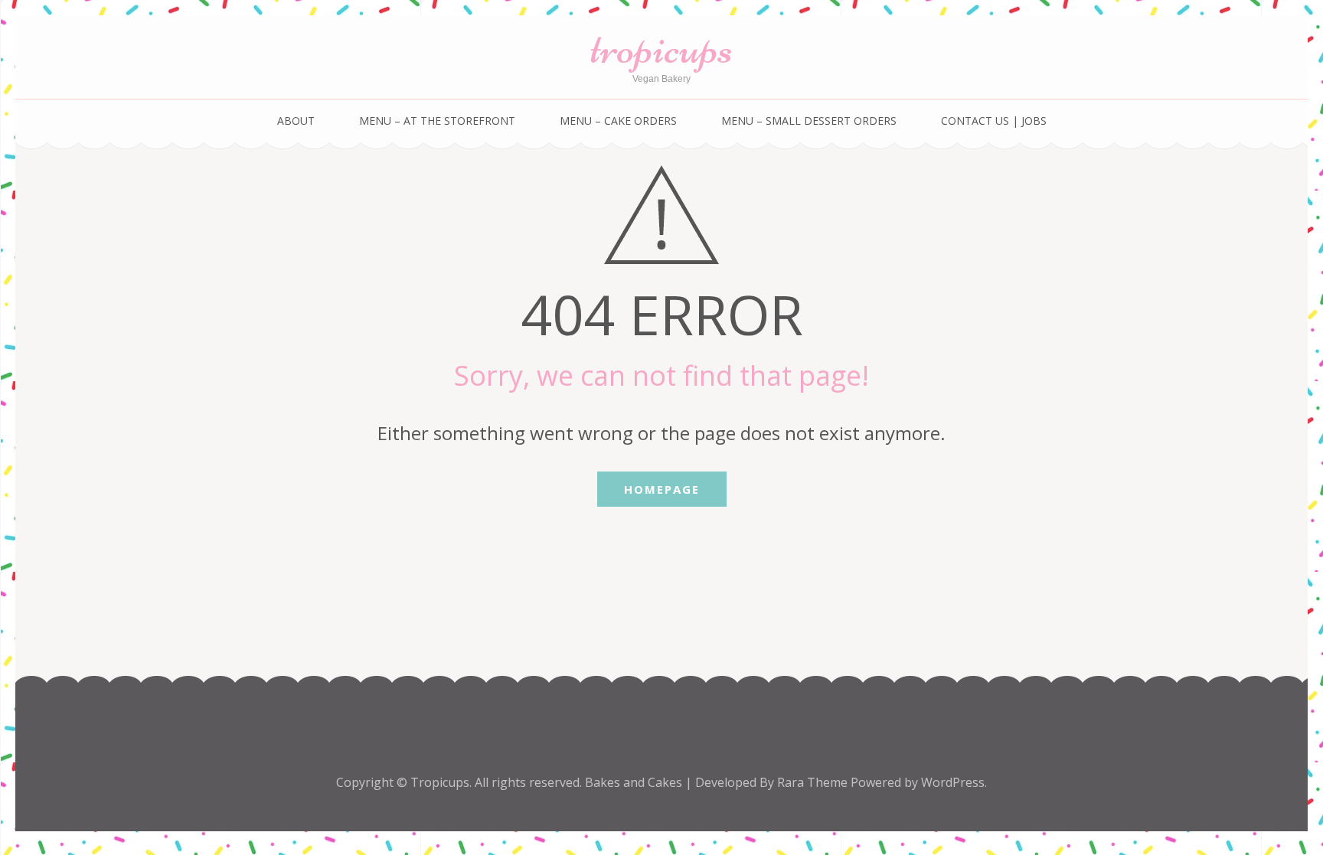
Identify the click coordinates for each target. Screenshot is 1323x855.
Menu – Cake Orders (618, 120)
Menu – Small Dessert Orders (809, 120)
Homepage (662, 489)
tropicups (661, 48)
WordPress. (954, 782)
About (296, 120)
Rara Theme (814, 782)
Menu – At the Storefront (437, 120)
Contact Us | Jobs (994, 120)
